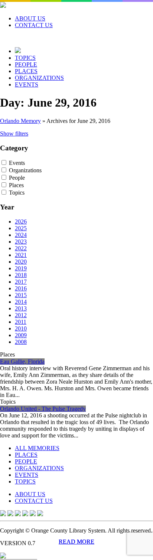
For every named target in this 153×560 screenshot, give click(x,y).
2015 (21, 295)
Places (16, 185)
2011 (20, 322)
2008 (21, 342)
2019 (21, 268)
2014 (21, 302)
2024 (21, 235)
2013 (21, 308)
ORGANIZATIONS (39, 78)
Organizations (25, 170)
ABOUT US (30, 18)
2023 (21, 241)
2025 (21, 228)
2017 (21, 282)
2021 (21, 255)
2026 (21, 221)
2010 (21, 328)
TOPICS (25, 58)
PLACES (26, 71)
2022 (21, 248)
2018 (21, 275)
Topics (17, 192)
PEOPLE (26, 64)
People (17, 178)
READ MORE (76, 541)
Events (17, 163)
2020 (21, 261)
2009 (21, 335)
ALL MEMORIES (37, 448)
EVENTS (26, 84)
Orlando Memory (20, 121)
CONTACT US (34, 25)
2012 (21, 315)
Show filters (14, 133)
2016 (21, 288)
